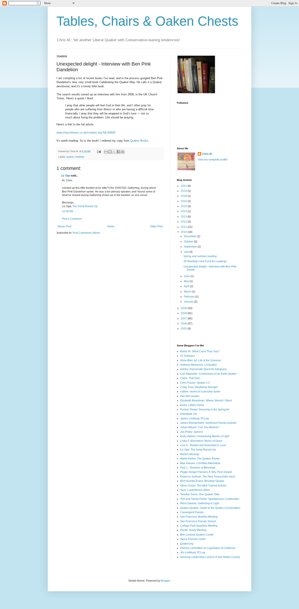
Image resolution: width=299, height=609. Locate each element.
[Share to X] (114, 152)
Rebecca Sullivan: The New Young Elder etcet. (208, 476)
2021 (184, 185)
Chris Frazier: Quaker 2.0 (195, 382)
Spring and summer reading (200, 256)
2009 (184, 308)
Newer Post (64, 226)
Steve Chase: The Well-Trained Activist (203, 485)
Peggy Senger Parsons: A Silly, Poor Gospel (206, 472)
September (191, 246)
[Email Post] (99, 151)
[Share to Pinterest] (122, 152)
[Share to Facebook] (118, 152)
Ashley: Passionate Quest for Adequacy (203, 369)
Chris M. (207, 153)
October (189, 241)
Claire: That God (190, 378)
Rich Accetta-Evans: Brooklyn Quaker (202, 481)
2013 (184, 216)
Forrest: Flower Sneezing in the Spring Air (204, 409)
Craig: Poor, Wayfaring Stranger (199, 387)
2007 (184, 318)
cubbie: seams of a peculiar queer (200, 391)
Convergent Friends (192, 512)
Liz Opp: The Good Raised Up (198, 449)
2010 (184, 231)
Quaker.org (186, 543)
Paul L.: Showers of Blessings (197, 467)
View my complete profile (212, 159)
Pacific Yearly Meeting (193, 530)
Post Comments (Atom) (86, 232)
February (189, 296)
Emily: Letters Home (192, 405)
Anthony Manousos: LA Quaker (198, 364)
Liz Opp (65, 175)
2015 (184, 206)
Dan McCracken (189, 396)
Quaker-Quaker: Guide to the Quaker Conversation (210, 507)
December (190, 236)
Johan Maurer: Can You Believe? (200, 427)
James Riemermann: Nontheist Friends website (208, 422)
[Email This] (106, 152)
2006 (184, 323)
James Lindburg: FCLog (194, 418)
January (189, 301)
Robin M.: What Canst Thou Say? (200, 351)
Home (110, 226)
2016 (184, 201)
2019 (184, 190)
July (186, 251)
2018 (184, 196)
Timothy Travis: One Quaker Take (200, 494)
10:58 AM (67, 211)
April (187, 286)
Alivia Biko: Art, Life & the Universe (200, 360)
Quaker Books (139, 140)
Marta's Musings (189, 454)
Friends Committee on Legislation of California (207, 548)
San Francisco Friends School (198, 521)
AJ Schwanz (187, 355)
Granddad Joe (188, 413)
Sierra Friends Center (193, 539)
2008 (184, 313)
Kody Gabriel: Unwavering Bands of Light (204, 436)
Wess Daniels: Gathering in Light (199, 503)
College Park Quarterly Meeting (199, 525)
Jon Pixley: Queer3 (191, 431)
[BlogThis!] (110, 152)
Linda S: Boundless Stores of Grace (201, 440)
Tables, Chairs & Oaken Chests (147, 21)
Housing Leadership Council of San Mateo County (210, 557)
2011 (184, 226)
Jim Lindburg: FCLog (192, 552)
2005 (184, 328)
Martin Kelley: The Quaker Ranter (200, 458)
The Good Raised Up (85, 206)
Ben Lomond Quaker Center (197, 534)
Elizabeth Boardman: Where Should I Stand (206, 400)
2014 (184, 211)
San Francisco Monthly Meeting (199, 516)
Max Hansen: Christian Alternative (200, 463)
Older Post (156, 226)
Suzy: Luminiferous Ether (195, 489)
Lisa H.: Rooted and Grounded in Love (203, 445)
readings (79, 156)
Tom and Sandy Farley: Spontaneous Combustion (209, 498)
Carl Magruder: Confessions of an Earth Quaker (208, 373)
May (187, 281)
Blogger (165, 580)
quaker (70, 156)
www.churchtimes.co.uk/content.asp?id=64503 (85, 132)
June (187, 276)
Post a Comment (72, 218)
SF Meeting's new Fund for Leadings (205, 261)
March (188, 291)
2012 (184, 221)
